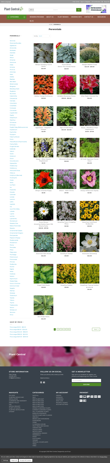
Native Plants (37, 431)
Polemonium (14, 257)
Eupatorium (13, 129)
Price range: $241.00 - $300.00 (19, 336)
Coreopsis (13, 108)
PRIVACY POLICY (14, 402)
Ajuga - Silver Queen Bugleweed (43, 160)
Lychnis (12, 216)
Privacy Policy (103, 457)
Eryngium (13, 134)
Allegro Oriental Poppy (43, 190)
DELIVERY (12, 395)
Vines (34, 445)
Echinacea (13, 122)
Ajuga (11, 55)
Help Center (76, 1)
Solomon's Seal (14, 286)
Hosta (11, 180)
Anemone (13, 62)
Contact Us (89, 17)
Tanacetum (13, 295)
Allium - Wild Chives (66, 190)
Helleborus (13, 168)
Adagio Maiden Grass (89, 64)
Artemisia (13, 72)
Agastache (13, 45)
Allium (12, 57)
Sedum (12, 276)
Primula (12, 262)
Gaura (11, 153)
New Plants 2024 (38, 404)
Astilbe (12, 77)
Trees (34, 444)
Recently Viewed (62, 402)
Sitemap (11, 411)
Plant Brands (63, 17)
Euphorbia (13, 132)
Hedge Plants (37, 429)
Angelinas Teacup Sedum (89, 285)
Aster (11, 74)
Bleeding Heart (14, 89)
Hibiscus (12, 173)
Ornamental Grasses (16, 230)
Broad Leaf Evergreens (41, 419)
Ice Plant (12, 185)
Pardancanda (14, 240)
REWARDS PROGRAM (37, 17)
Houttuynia (13, 177)
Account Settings (62, 404)
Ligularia (12, 204)
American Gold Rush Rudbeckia (89, 223)
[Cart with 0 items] (102, 1)
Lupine (12, 214)
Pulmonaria (13, 259)
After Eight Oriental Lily (89, 96)
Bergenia (12, 86)
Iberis (11, 182)
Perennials (37, 435)
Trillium (12, 300)
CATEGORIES (14, 17)
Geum (12, 158)
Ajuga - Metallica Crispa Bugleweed (89, 128)
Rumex (12, 266)
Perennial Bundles (15, 43)
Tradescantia (14, 305)
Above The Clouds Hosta (66, 66)
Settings (5, 460)
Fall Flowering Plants (41, 411)
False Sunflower (15, 137)
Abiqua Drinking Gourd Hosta (43, 65)
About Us (50, 17)
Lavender (13, 194)
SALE (34, 397)
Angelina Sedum (66, 285)
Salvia (11, 271)
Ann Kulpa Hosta (43, 316)
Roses (35, 436)
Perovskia (13, 247)
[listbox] (45, 36)
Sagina (12, 269)
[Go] (78, 10)
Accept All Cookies (25, 460)
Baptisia (12, 79)
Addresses (59, 399)
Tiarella (12, 298)
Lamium (12, 199)
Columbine (13, 103)
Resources (102, 17)
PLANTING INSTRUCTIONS (17, 410)
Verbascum (13, 310)
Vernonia (12, 40)
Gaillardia (12, 149)
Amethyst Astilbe (66, 253)
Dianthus (12, 120)
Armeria (12, 67)
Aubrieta (12, 53)
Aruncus (12, 69)
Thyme (12, 302)
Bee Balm (13, 81)
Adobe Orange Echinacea (43, 96)
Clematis (12, 101)
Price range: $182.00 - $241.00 (19, 334)
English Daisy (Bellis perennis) (19, 127)
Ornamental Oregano (16, 233)
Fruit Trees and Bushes (41, 426)
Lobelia (12, 211)
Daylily (12, 115)
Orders (58, 395)
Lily (11, 206)
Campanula (13, 98)
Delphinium (13, 117)
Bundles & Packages (39, 413)
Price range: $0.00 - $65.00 (18, 327)
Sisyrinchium (13, 278)
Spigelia (12, 288)
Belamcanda (14, 84)
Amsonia (12, 60)
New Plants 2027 (38, 399)
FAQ (10, 404)
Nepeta (12, 228)
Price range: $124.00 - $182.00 (19, 332)
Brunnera (13, 93)
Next (95, 329)
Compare (45, 51)
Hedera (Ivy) (13, 165)
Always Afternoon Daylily (89, 190)
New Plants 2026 (38, 401)
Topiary (35, 440)
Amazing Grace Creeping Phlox (67, 223)
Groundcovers (14, 161)
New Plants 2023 (38, 406)
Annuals (35, 417)
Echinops (12, 125)
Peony (12, 245)
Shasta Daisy (13, 281)
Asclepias (13, 50)
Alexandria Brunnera (66, 159)
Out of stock (44, 87)
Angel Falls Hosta (43, 285)
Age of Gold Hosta (66, 127)
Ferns (11, 139)
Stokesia (12, 293)
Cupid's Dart (13, 113)
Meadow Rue (14, 223)
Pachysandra (14, 235)
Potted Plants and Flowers (42, 415)
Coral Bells (13, 105)
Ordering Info (76, 17)
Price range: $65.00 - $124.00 (18, 329)
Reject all (14, 460)
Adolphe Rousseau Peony (66, 96)
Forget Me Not (14, 146)
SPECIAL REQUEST (14, 406)
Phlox (11, 250)
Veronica (12, 312)
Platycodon (13, 252)
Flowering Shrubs (39, 424)
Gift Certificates (95, 1)
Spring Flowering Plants (41, 408)
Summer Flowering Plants (42, 410)
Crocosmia (13, 110)
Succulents (37, 438)
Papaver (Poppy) (15, 238)
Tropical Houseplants (40, 442)
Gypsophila (13, 163)
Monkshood (13, 221)
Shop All (36, 395)
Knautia (12, 192)
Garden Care (37, 427)
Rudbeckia (13, 264)
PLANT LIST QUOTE (14, 408)
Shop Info (106, 1)
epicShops (68, 451)
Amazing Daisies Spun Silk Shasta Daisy (43, 225)
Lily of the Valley (15, 209)
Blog (32, 21)
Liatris (11, 202)
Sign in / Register (85, 1)
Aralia (11, 65)
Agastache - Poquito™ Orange (44, 128)
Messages (59, 397)
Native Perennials (15, 226)
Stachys (12, 290)
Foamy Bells (13, 144)
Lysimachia (13, 218)
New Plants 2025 (38, 402)
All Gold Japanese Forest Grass (89, 160)
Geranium (13, 156)
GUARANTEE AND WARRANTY (18, 401)
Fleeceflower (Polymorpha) (18, 141)
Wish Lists (59, 401)
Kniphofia (13, 189)
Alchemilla (13, 48)
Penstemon (13, 242)
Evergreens (37, 420)
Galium (12, 151)
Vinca (11, 314)
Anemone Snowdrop (89, 253)
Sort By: (36, 36)
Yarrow (12, 307)
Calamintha (13, 96)
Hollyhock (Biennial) (16, 175)
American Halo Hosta (43, 253)
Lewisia (12, 197)
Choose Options (44, 55)
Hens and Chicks (15, 170)
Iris (11, 187)
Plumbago (13, 254)
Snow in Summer (15, 283)
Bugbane (13, 91)
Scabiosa (12, 274)
